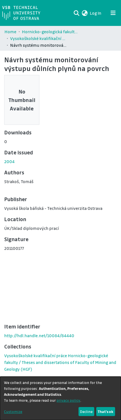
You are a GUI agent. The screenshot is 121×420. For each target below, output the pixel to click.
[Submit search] (76, 13)
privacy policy (68, 400)
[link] (60, 362)
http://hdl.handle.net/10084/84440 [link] (39, 335)
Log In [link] (96, 13)
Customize (13, 411)
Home (10, 31)
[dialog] (60, 398)
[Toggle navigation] (113, 13)
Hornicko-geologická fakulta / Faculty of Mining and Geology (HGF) (50, 31)
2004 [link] (9, 161)
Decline (86, 411)
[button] (84, 13)
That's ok (105, 411)
